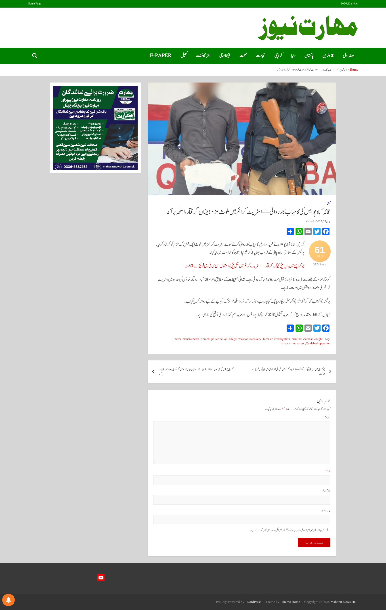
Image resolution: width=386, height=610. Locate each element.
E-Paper (161, 56)
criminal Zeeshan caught (307, 339)
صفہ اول (348, 56)
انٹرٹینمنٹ (203, 56)
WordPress (253, 602)
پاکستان (309, 56)
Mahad (310, 221)
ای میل (326, 491)
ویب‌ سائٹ (325, 510)
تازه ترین (328, 56)
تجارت (260, 56)
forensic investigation (276, 339)
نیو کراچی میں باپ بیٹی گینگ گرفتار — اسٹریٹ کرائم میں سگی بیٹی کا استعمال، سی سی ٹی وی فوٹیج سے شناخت (244, 266)
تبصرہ (327, 417)
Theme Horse (290, 602)
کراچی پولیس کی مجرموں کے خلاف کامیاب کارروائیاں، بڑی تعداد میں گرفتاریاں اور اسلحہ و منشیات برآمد (196, 371)
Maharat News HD (344, 602)
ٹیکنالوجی (225, 56)
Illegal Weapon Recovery (245, 339)
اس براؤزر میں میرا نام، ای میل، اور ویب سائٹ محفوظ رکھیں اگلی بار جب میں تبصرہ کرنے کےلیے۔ (287, 530)
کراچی (278, 56)
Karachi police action (214, 339)
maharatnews (191, 339)
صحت (243, 56)
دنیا (293, 56)
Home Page (34, 4)
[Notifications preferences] (8, 600)
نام (328, 471)
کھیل (183, 56)
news (177, 339)
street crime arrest (292, 343)
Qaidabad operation (318, 343)
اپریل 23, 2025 (323, 221)
